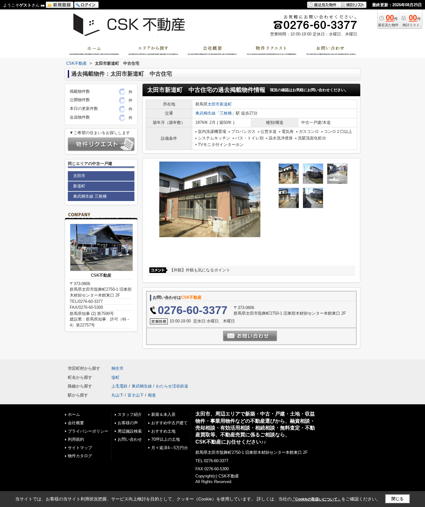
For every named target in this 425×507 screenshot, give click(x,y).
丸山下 (117, 395)
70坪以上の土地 (165, 439)
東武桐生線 (205, 113)
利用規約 (76, 439)
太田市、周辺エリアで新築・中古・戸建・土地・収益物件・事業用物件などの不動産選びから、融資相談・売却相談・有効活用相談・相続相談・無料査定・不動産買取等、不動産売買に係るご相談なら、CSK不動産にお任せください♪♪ (255, 427)
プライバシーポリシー (88, 431)
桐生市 (117, 368)
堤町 (115, 377)
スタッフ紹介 (130, 414)
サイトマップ (80, 447)
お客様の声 (128, 422)
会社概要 (76, 422)
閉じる (397, 498)
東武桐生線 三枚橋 (90, 196)
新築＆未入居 (163, 414)
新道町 (226, 104)
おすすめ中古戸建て (169, 422)
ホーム (74, 414)
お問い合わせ (130, 439)
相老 (152, 395)
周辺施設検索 (130, 431)
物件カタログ (80, 455)
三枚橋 (226, 113)
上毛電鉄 (119, 386)
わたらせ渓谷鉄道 (172, 386)
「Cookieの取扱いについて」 (316, 499)
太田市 (214, 104)
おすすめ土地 (163, 431)
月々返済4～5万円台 (169, 447)
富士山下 (136, 395)
